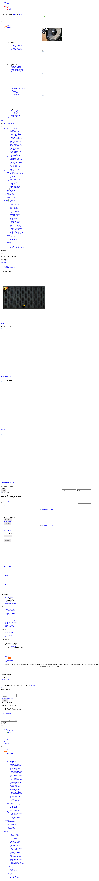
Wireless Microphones (9, 267)
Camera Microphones (15, 786)
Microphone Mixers (15, 810)
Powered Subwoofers (15, 852)
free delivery (7, 549)
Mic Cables (12, 867)
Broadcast (12, 799)
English (7, 6)
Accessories (10, 753)
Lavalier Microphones (15, 765)
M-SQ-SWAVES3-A (6, 376)
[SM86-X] (24, 382)
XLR (11, 874)
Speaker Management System (17, 863)
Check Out (3, 262)
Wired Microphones (11, 761)
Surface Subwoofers (15, 853)
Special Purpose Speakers (16, 858)
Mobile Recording (14, 800)
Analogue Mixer (11, 803)
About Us (6, 750)
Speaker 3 (9, 855)
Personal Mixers (14, 806)
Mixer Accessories (14, 819)
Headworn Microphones (16, 779)
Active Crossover (11, 821)
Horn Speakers (13, 838)
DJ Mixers (12, 816)
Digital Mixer (10, 812)
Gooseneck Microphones (16, 770)
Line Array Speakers (15, 845)
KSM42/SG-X (7, 514)
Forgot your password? (8, 698)
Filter (3, 490)
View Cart (3, 260)
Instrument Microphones (16, 764)
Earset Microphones (15, 781)
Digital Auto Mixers (15, 817)
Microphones (7, 266)
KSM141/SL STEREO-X (7, 482)
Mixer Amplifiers (11, 828)
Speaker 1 (9, 832)
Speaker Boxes (13, 851)
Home (5, 264)
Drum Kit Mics (13, 778)
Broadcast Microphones (16, 777)
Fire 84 (2, 323)
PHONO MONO (14, 876)
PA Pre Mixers (13, 807)
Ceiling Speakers (14, 834)
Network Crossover (11, 824)
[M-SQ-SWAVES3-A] (24, 328)
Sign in (20, 14)
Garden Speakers (14, 837)
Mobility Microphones (15, 772)
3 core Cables (13, 872)
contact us (6, 575)
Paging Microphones (15, 768)
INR (5, 2)
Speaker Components (15, 860)
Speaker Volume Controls (16, 859)
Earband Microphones (15, 795)
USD (8, 737)
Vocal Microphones (14, 763)
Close (2, 688)
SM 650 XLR (7, 530)
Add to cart (8, 519)
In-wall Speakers (14, 839)
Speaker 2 (9, 844)
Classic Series (13, 784)
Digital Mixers (13, 814)
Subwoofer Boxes (14, 846)
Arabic (10, 9)
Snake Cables (13, 870)
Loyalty (5, 584)
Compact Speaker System (16, 862)
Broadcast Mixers (14, 809)
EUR (8, 739)
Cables (8, 866)
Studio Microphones (15, 785)
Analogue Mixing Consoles (16, 805)
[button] (2, 120)
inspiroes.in (33, 685)
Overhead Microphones (15, 782)
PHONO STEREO (14, 877)
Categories (6, 743)
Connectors (9, 873)
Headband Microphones (16, 767)
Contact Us (6, 754)
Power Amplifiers (11, 827)
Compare (7, 523)
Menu (5, 741)
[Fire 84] (24, 320)
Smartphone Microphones (16, 774)
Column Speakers (14, 835)
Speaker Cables (13, 869)
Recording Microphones (16, 775)
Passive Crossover (11, 823)
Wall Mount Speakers (15, 842)
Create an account (6, 713)
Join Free (14, 14)
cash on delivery (8, 557)
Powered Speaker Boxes (16, 848)
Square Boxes (13, 849)
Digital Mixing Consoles (16, 813)
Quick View (52, 509)
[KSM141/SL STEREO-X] (24, 435)
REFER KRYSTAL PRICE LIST (18, 879)
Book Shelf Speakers (15, 841)
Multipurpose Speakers (15, 856)
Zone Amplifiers (11, 830)
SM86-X (3, 429)
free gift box (7, 566)
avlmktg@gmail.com (9, 123)
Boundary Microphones (16, 771)
